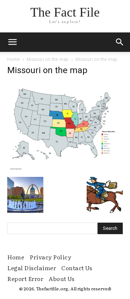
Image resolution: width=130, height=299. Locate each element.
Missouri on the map (48, 59)
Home (13, 59)
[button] (120, 42)
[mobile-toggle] (12, 42)
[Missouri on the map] (65, 169)
